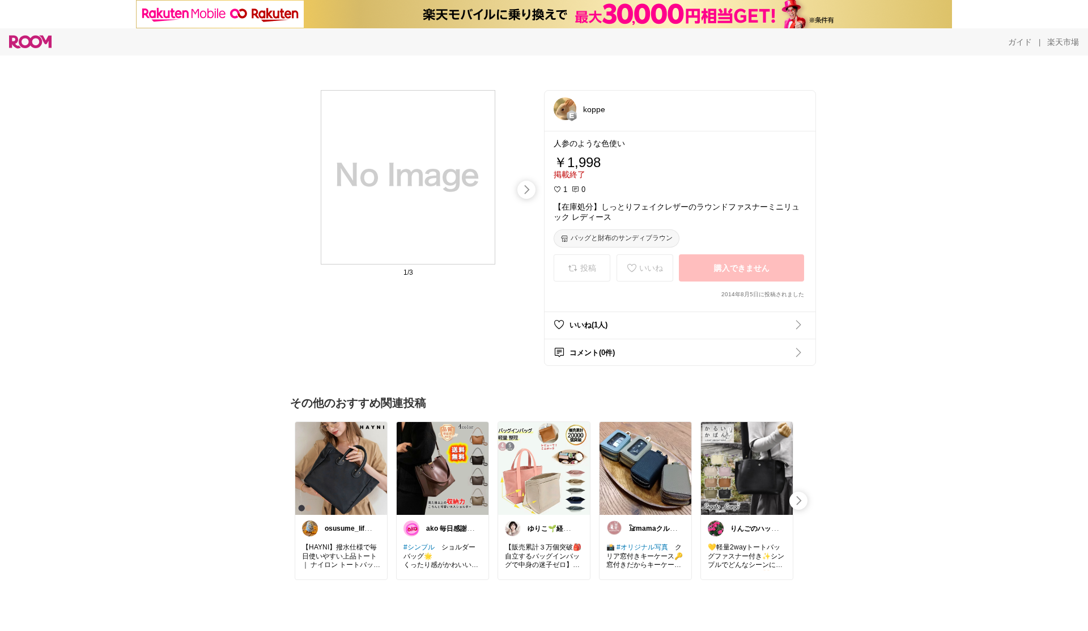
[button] (565, 108)
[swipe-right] (526, 190)
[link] (341, 468)
